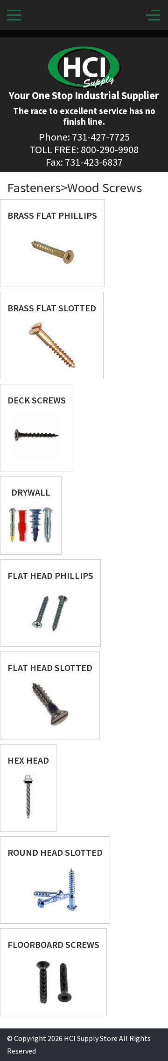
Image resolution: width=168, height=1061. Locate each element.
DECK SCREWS (36, 400)
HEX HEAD (28, 760)
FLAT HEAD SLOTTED (49, 667)
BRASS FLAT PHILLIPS (52, 215)
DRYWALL (30, 492)
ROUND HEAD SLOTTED (55, 852)
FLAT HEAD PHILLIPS (50, 575)
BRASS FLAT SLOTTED (51, 308)
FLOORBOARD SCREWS (53, 944)
